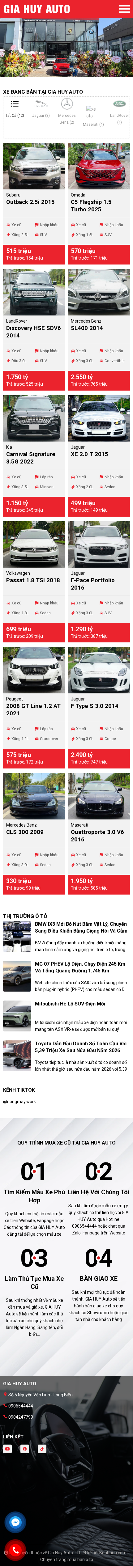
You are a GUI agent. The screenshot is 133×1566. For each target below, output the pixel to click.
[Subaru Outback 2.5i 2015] (34, 166)
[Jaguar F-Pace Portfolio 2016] (99, 544)
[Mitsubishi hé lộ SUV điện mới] (17, 1015)
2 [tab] (66, 74)
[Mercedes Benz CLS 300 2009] (34, 796)
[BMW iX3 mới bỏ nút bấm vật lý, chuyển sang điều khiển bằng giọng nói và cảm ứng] (17, 935)
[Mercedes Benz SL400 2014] (99, 292)
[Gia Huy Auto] (37, 9)
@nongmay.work (19, 1101)
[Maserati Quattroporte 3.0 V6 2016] (99, 796)
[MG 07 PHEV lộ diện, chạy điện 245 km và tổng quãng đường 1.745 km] (17, 975)
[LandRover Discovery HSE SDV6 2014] (34, 292)
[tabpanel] (66, 41)
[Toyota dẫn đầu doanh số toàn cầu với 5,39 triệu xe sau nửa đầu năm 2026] (17, 1055)
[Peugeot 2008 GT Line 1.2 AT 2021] (34, 670)
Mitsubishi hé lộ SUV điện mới (70, 1004)
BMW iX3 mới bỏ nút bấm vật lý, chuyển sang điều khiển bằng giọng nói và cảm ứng (81, 931)
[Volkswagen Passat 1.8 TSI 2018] (34, 544)
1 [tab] (60, 74)
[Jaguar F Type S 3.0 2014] (99, 670)
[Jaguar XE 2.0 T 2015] (99, 418)
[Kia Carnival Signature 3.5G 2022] (34, 418)
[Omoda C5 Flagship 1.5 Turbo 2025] (99, 166)
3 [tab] (73, 74)
